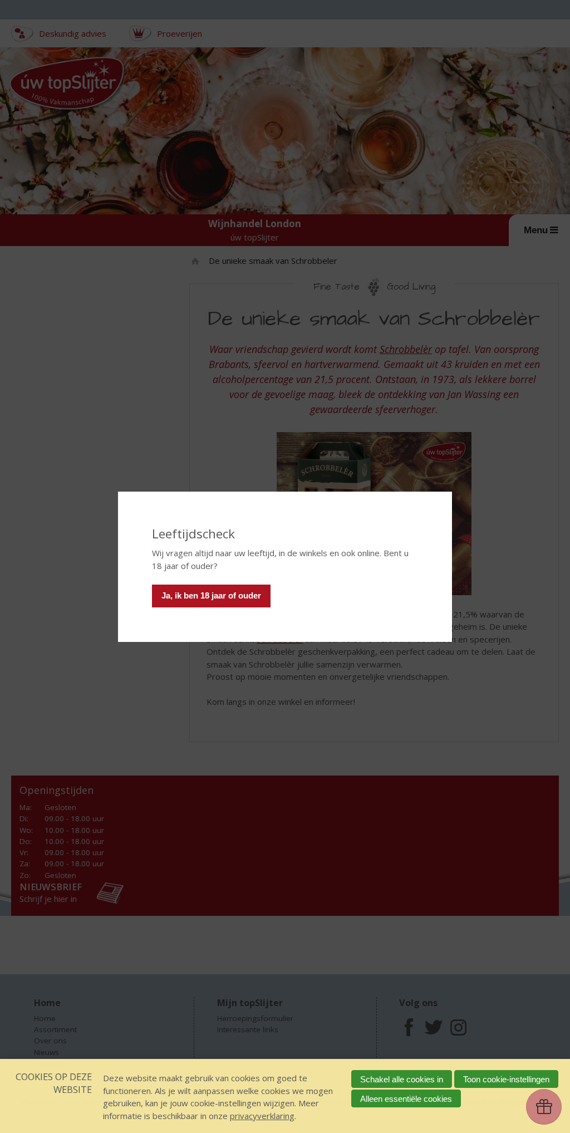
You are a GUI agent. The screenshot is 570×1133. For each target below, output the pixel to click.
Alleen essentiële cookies (406, 1098)
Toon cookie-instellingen (506, 1079)
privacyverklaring (262, 1115)
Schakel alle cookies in (401, 1079)
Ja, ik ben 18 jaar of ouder (211, 595)
